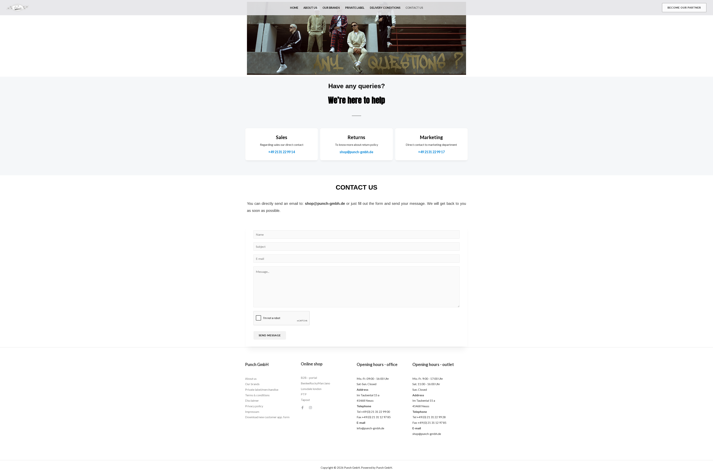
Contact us (414, 7)
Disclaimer (252, 400)
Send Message (270, 335)
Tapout (305, 399)
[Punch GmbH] (17, 7)
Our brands (331, 7)
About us (310, 7)
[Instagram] (310, 407)
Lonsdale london (311, 389)
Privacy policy (254, 406)
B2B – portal (309, 377)
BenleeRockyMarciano (315, 383)
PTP (304, 394)
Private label (354, 7)
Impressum (252, 411)
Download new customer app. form (267, 417)
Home (294, 7)
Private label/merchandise (261, 389)
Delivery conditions (385, 7)
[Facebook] (302, 407)
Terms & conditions (257, 395)
